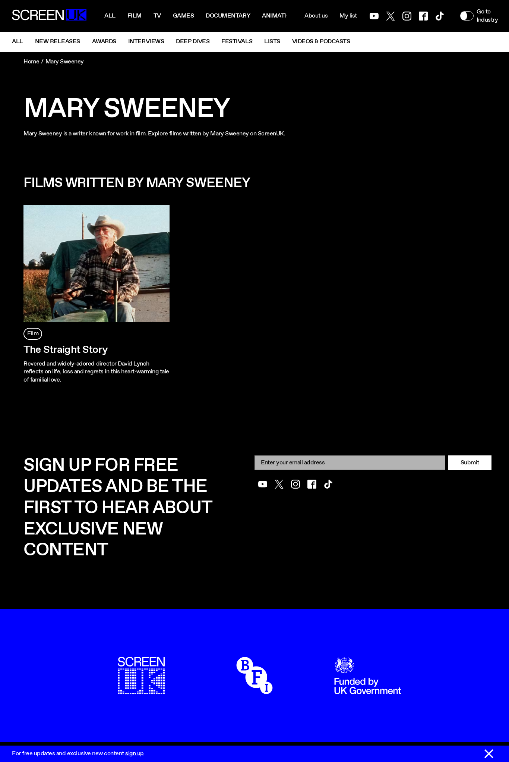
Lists (272, 42)
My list (348, 16)
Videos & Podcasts (321, 42)
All (110, 16)
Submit (470, 463)
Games (183, 16)
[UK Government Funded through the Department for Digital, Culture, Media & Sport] (368, 690)
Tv (157, 16)
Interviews (146, 42)
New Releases (57, 42)
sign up (134, 754)
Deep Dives (192, 42)
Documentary (228, 16)
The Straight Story (65, 350)
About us (316, 16)
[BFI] (254, 690)
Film (134, 16)
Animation (278, 16)
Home (31, 62)
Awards (104, 42)
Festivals (236, 42)
